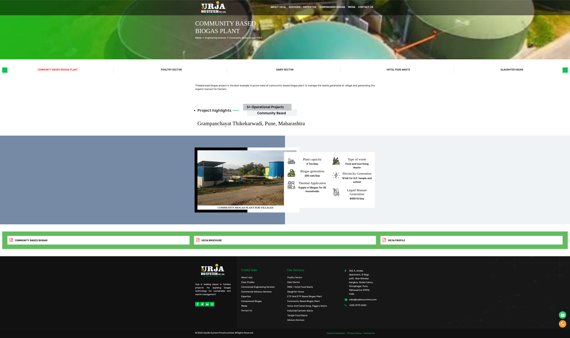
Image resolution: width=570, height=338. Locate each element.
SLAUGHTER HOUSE (512, 69)
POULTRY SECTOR (171, 69)
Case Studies (248, 282)
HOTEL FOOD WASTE (398, 69)
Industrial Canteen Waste (300, 310)
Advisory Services (295, 320)
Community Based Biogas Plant (303, 301)
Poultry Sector (294, 277)
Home (198, 38)
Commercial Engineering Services (258, 287)
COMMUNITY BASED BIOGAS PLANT (58, 69)
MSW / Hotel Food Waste (300, 287)
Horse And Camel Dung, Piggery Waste (307, 306)
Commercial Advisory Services (256, 291)
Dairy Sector (293, 282)
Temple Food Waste (297, 315)
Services (294, 7)
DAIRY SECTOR (284, 69)
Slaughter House (295, 291)
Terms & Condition (336, 333)
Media (351, 7)
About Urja (278, 7)
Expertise (310, 7)
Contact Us (365, 7)
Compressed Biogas (332, 7)
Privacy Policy (354, 333)
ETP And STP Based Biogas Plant (304, 296)
